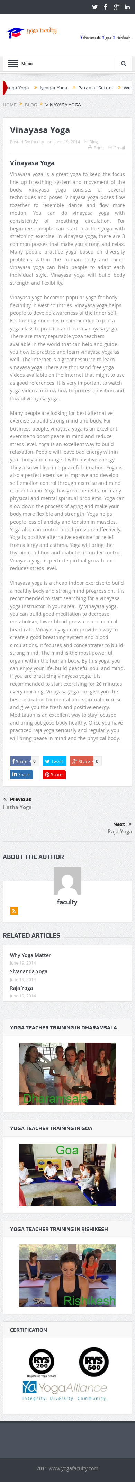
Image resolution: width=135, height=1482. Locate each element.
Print (98, 147)
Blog (93, 141)
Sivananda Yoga (28, 971)
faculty (37, 141)
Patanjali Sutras (79, 87)
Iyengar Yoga (37, 87)
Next (119, 824)
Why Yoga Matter (30, 955)
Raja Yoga (120, 831)
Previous (20, 799)
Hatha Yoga (17, 807)
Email (119, 147)
